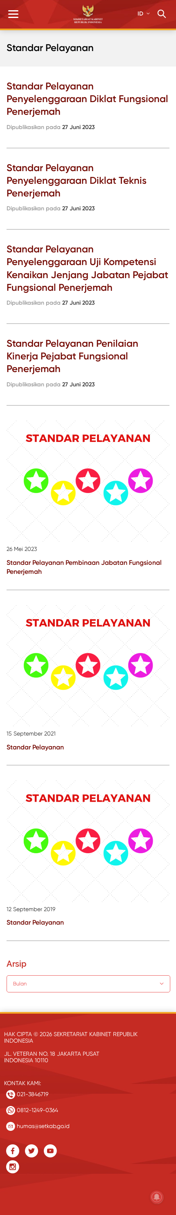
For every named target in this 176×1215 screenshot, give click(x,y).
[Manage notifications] (156, 1197)
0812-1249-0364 (36, 1110)
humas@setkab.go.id (42, 1126)
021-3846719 (31, 1094)
